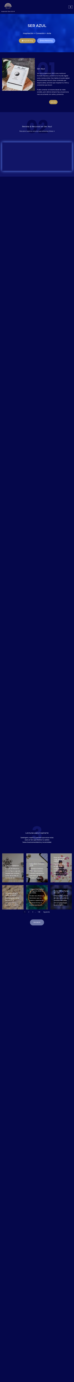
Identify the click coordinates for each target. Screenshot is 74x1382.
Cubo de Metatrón (12, 866)
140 (39, 912)
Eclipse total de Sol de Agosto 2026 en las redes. (36, 891)
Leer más (53, 102)
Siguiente (46, 912)
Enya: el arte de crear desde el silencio (59, 859)
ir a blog (37, 922)
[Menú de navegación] (70, 6)
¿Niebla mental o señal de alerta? (11, 894)
